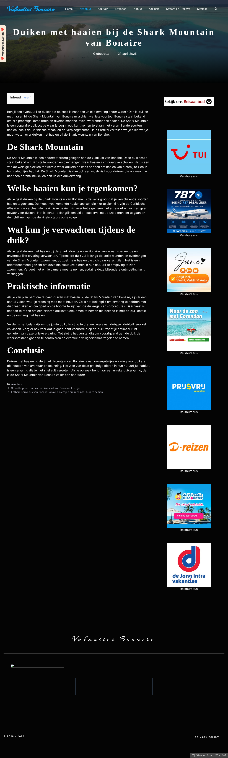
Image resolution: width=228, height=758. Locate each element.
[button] (216, 9)
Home (69, 8)
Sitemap (202, 8)
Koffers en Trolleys (178, 8)
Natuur (138, 8)
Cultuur (103, 8)
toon (26, 97)
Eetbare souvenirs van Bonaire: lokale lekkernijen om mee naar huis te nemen (57, 391)
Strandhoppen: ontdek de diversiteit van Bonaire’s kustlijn (45, 388)
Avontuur (85, 8)
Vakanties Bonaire (30, 8)
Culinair (154, 8)
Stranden (120, 8)
